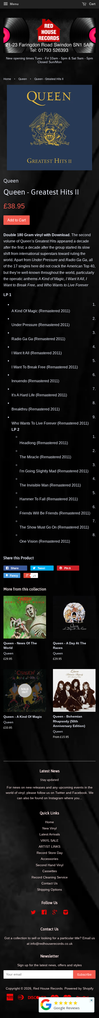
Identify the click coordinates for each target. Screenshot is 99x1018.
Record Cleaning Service (50, 877)
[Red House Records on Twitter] (33, 913)
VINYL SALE (49, 840)
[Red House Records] (46, 1010)
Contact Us (49, 883)
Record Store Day (50, 853)
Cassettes (49, 871)
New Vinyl (49, 828)
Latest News (50, 771)
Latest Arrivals (49, 834)
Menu (14, 4)
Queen (22, 79)
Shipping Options (49, 889)
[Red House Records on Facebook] (44, 913)
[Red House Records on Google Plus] (55, 913)
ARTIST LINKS (49, 846)
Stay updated (49, 780)
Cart (92, 3)
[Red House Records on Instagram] (65, 913)
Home (7, 79)
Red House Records (48, 988)
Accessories (49, 859)
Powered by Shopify (78, 988)
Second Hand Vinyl (49, 865)
